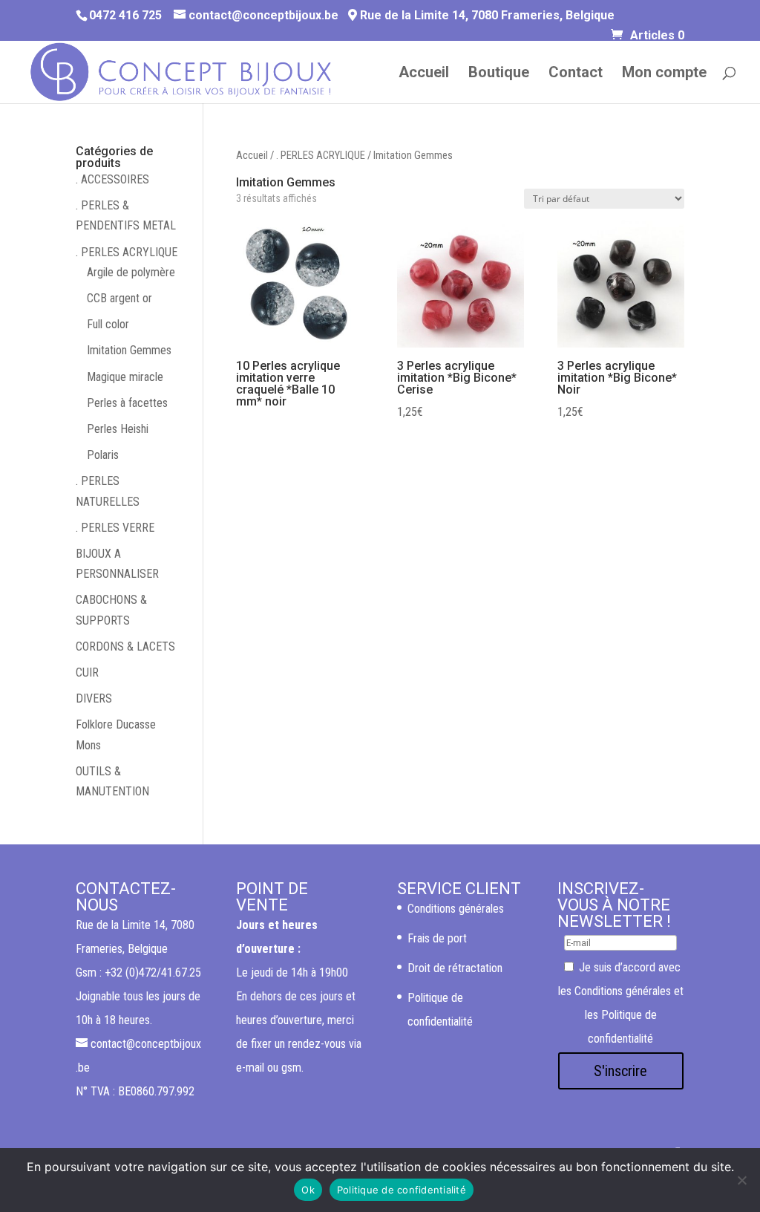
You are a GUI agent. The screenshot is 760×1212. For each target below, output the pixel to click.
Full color (108, 324)
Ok (308, 1190)
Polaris (103, 455)
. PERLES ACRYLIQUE (320, 155)
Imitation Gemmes (129, 350)
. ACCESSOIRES (112, 179)
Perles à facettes (127, 403)
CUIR (87, 672)
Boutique (498, 74)
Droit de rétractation (454, 968)
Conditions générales (455, 909)
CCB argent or (119, 298)
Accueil (424, 74)
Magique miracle (125, 377)
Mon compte (664, 74)
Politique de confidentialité (401, 1190)
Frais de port (437, 938)
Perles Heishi (117, 429)
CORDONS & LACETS (125, 646)
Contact (575, 74)
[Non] (741, 1180)
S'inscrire (620, 1071)
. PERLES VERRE (115, 528)
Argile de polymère (131, 272)
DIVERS (94, 698)
